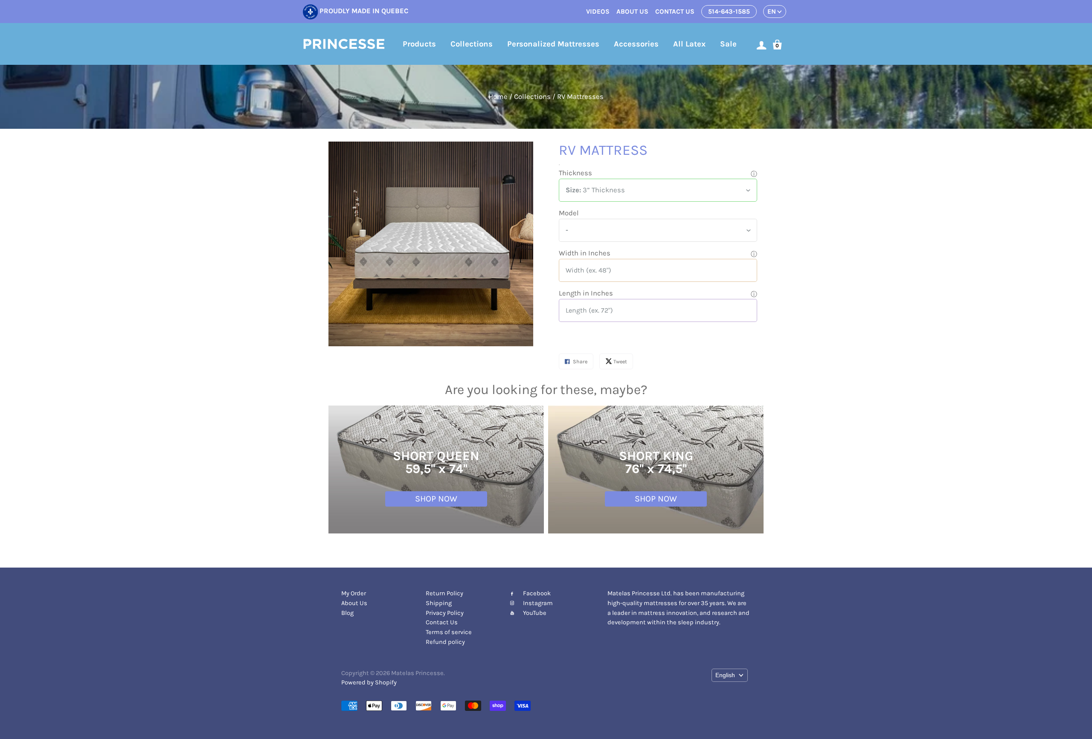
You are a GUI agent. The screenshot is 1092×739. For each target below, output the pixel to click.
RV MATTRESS (603, 150)
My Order (353, 593)
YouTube (534, 613)
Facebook (537, 593)
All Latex (689, 44)
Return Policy (444, 593)
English (725, 675)
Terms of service (449, 632)
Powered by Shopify (369, 682)
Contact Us (442, 622)
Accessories (636, 44)
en (771, 11)
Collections (471, 44)
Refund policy (445, 642)
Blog (347, 613)
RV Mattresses (580, 97)
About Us (354, 603)
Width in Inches (584, 253)
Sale (728, 44)
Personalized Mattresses (553, 44)
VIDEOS (598, 11)
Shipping (439, 603)
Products (419, 44)
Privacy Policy (445, 613)
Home (498, 97)
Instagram (538, 603)
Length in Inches (586, 293)
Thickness (575, 173)
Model (569, 213)
